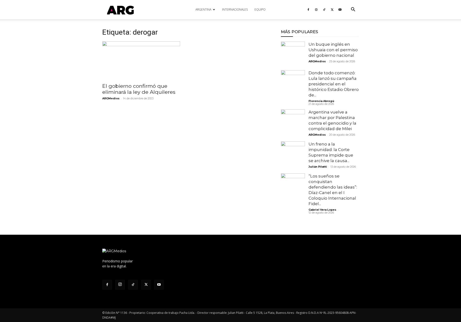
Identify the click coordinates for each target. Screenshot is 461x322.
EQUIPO (260, 9)
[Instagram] (316, 9)
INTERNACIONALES (235, 9)
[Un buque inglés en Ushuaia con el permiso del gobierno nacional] (293, 54)
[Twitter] (332, 9)
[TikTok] (324, 9)
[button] (353, 10)
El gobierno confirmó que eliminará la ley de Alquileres (139, 89)
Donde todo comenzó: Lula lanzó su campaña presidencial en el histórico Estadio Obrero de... (334, 83)
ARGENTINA (203, 9)
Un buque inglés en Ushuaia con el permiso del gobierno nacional (333, 50)
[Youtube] (340, 9)
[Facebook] (308, 9)
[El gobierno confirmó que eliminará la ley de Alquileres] (141, 60)
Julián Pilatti (318, 166)
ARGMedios (111, 98)
